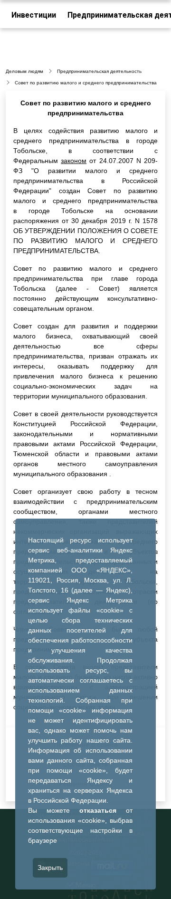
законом (73, 160)
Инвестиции (33, 15)
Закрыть (50, 867)
